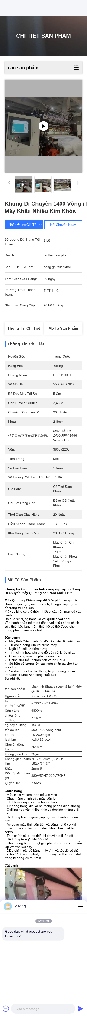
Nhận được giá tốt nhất (27, 224)
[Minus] (80, 906)
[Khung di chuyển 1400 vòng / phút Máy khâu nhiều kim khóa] (43, 126)
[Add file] (6, 1008)
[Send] (80, 1008)
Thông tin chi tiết (23, 328)
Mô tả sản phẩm (63, 328)
